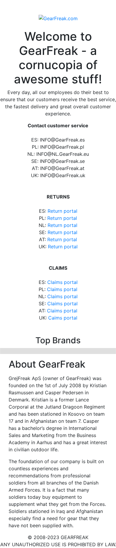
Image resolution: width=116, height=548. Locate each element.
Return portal (62, 211)
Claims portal (62, 282)
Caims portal (62, 318)
